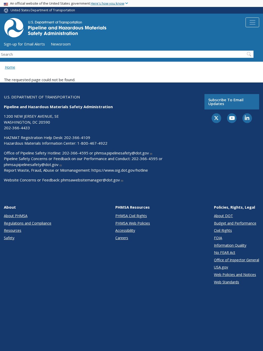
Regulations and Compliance (27, 223)
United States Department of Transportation (43, 10)
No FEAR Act (224, 252)
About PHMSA (15, 215)
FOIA (218, 237)
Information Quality (230, 245)
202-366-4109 (77, 137)
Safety (9, 237)
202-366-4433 (17, 127)
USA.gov (221, 267)
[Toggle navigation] (252, 22)
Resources (12, 230)
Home (10, 67)
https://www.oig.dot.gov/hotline (119, 170)
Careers (121, 237)
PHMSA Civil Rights (131, 215)
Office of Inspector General (236, 259)
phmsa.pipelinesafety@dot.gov (121, 152)
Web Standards (226, 282)
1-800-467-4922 (92, 143)
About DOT (223, 215)
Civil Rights (223, 230)
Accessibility (125, 230)
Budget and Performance (235, 223)
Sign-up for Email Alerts (24, 44)
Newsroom (61, 44)
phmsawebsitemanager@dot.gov (90, 179)
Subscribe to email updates (225, 101)
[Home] (55, 29)
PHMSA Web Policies (132, 223)
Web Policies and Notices (235, 274)
